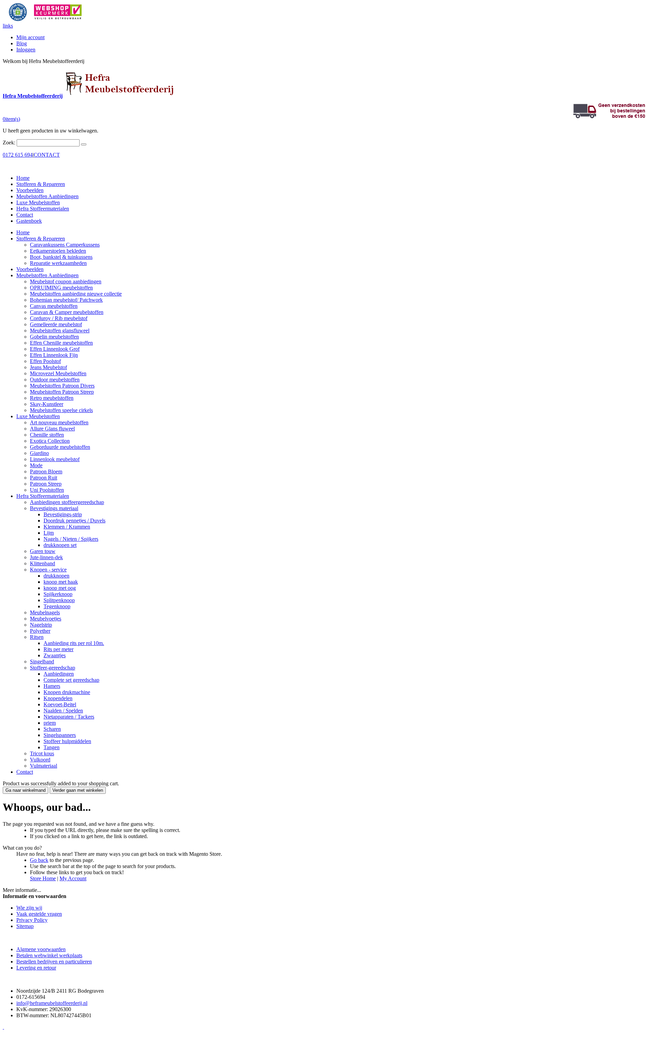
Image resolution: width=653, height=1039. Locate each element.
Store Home (43, 878)
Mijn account (30, 37)
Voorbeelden (30, 190)
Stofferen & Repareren (40, 184)
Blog (21, 43)
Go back (39, 860)
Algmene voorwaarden (41, 949)
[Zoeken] (83, 144)
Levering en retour (36, 968)
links (8, 26)
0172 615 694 (18, 155)
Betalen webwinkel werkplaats (49, 955)
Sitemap (25, 926)
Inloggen (25, 49)
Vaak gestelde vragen (39, 914)
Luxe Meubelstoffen (38, 202)
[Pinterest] (3, 1027)
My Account (73, 878)
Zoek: (9, 142)
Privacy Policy (32, 920)
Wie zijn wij (29, 908)
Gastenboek (29, 221)
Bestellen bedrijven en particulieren (54, 961)
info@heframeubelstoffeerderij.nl (51, 1003)
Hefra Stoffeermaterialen (42, 208)
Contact (24, 215)
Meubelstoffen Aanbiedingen (47, 196)
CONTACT (47, 155)
